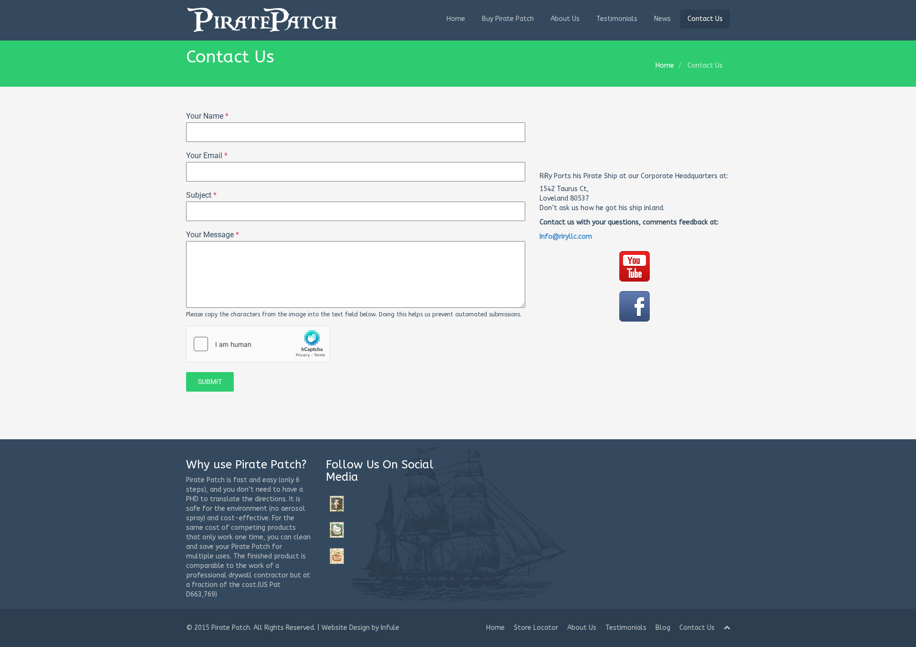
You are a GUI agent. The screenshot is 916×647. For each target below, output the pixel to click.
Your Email (207, 155)
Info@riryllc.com (566, 237)
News (662, 19)
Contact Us (705, 19)
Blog (663, 628)
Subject (201, 195)
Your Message (212, 234)
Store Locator (536, 628)
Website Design (346, 628)
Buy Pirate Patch (508, 19)
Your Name (207, 116)
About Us (565, 19)
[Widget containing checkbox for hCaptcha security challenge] (258, 344)
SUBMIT (210, 381)
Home (456, 19)
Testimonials (616, 19)
